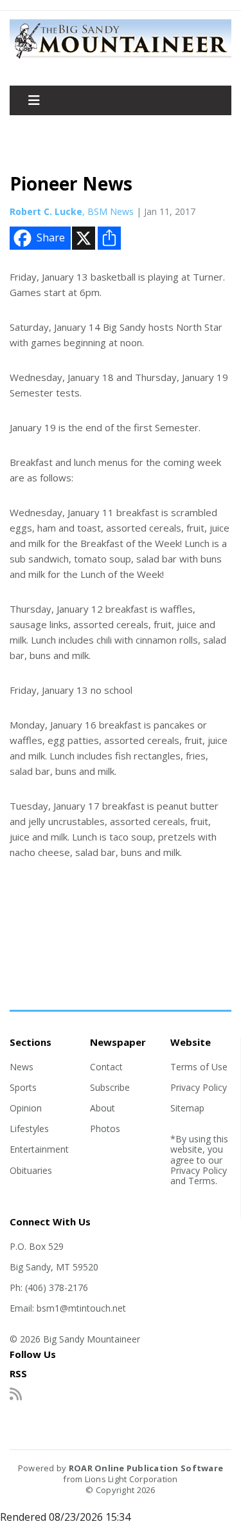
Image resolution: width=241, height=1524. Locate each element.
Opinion (26, 1108)
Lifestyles (29, 1128)
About (102, 1108)
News (21, 1067)
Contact (106, 1067)
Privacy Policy (198, 1087)
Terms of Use (199, 1067)
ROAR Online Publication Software (146, 1468)
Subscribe (110, 1087)
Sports (23, 1087)
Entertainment (39, 1149)
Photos (105, 1128)
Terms (201, 1181)
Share (51, 237)
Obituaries (31, 1170)
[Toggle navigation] (34, 100)
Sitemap (187, 1108)
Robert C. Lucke (46, 211)
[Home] (120, 58)
